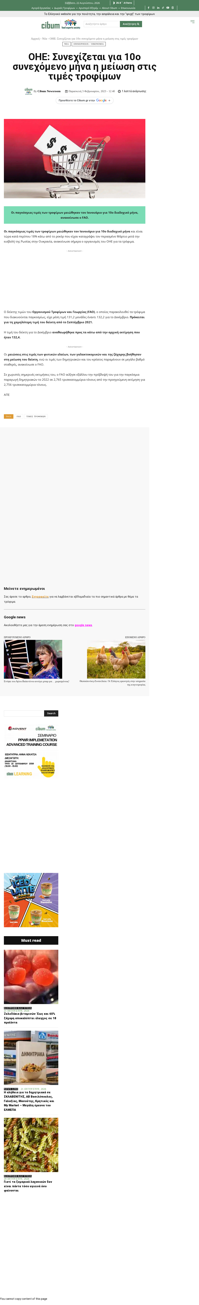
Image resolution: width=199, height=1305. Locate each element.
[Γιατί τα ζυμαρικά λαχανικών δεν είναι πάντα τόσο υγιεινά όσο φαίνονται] (31, 1145)
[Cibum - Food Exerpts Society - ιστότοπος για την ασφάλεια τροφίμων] (60, 24)
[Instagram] (153, 8)
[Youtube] (167, 8)
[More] (126, 436)
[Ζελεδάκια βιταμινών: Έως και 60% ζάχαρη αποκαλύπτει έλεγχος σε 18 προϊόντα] (31, 977)
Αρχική (35, 38)
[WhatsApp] (63, 436)
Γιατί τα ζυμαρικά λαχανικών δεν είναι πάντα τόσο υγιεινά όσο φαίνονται (28, 1186)
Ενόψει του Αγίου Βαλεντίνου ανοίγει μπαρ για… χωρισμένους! (36, 681)
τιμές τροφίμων (36, 416)
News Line (11, 1089)
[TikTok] (163, 8)
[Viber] (108, 436)
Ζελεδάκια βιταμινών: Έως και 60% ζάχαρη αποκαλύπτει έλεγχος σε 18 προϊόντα (30, 1018)
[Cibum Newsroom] (29, 91)
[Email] (90, 436)
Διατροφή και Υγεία (18, 1008)
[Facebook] (148, 8)
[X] (45, 436)
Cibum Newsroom (49, 91)
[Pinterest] (54, 436)
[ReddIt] (81, 436)
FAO (19, 416)
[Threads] (172, 8)
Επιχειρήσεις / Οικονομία (89, 44)
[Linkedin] (158, 8)
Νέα (44, 38)
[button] (184, 25)
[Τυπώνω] (99, 436)
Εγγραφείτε (40, 596)
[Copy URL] (117, 436)
